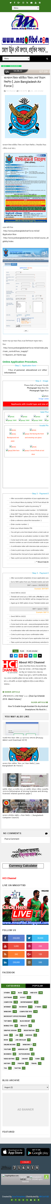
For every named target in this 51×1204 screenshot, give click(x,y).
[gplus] (19, 3)
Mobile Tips (8, 1026)
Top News (8, 1021)
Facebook (23, 1007)
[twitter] (10, 3)
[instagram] (23, 3)
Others (7, 993)
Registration (29, 1030)
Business (7, 1054)
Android (29, 1035)
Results (24, 1026)
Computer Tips (26, 1011)
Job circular (38, 91)
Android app (23, 1049)
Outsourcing (24, 1054)
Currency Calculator (23, 865)
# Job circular (32, 651)
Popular (38, 986)
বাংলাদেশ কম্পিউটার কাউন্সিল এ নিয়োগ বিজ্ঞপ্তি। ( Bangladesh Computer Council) (23, 816)
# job (22, 651)
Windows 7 (27, 1045)
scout (22, 997)
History (7, 1063)
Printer (21, 1063)
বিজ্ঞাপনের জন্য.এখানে (26, 853)
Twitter (17, 1068)
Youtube (7, 1049)
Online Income (9, 1045)
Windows (7, 1011)
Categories (13, 986)
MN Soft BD (44, 1197)
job (31, 91)
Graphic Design (10, 1030)
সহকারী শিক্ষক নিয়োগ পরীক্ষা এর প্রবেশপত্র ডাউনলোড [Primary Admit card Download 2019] (23, 739)
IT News (38, 1007)
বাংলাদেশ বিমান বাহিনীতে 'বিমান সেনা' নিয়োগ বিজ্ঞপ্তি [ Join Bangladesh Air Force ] (21, 765)
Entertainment (27, 1002)
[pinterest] (39, 3)
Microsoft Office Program (15, 1016)
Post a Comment (12, 839)
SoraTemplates (18, 1197)
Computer (8, 1002)
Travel (34, 1063)
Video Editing (9, 1059)
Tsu (5, 1068)
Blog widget (25, 1021)
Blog (20, 993)
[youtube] (35, 3)
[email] (31, 3)
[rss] (27, 3)
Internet (7, 1007)
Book (6, 1040)
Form (37, 1059)
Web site (33, 993)
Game (6, 1035)
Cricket (25, 1059)
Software (8, 997)
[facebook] (14, 3)
